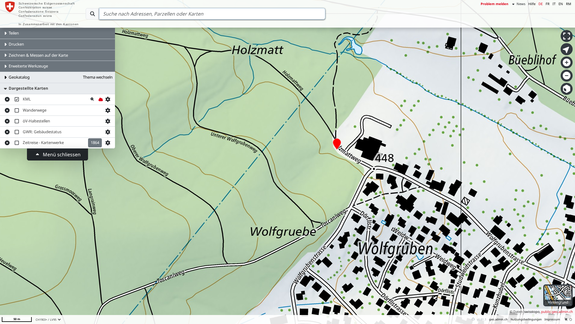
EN (561, 4)
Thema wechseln (98, 77)
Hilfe (531, 4)
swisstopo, (532, 311)
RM (568, 4)
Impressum (552, 319)
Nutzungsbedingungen (526, 319)
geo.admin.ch (498, 319)
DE (540, 4)
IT (554, 4)
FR (548, 4)
